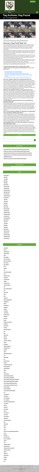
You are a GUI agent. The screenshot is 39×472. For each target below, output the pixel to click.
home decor (6, 325)
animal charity (6, 251)
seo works (6, 414)
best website (6, 264)
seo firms (5, 407)
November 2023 (7, 236)
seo (4, 392)
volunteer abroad (7, 449)
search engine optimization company (11, 381)
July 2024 (5, 221)
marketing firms (7, 348)
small (5, 425)
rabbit (5, 370)
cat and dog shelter (7, 272)
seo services (6, 412)
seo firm (5, 405)
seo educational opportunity (9, 401)
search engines (7, 386)
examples (5, 307)
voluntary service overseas (9, 448)
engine (5, 303)
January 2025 (6, 210)
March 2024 (6, 229)
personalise (6, 357)
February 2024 (6, 230)
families (5, 309)
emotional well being (8, 299)
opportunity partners (8, 353)
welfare (5, 459)
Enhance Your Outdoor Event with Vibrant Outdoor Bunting (15, 158)
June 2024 (6, 223)
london (5, 342)
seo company (6, 399)
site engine (6, 423)
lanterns (5, 336)
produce (5, 362)
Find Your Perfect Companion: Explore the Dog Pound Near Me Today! (15, 40)
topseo (5, 440)
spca (5, 429)
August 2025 (6, 197)
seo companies (7, 398)
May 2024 (5, 225)
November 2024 (7, 214)
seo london (6, 409)
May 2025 (5, 203)
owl (4, 355)
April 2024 (6, 227)
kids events (6, 335)
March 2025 (6, 206)
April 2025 (6, 205)
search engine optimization (9, 377)
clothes (5, 281)
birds (5, 266)
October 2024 (6, 216)
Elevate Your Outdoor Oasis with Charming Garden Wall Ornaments (17, 151)
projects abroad (7, 366)
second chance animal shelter (9, 390)
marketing (6, 344)
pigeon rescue (6, 360)
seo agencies (6, 394)
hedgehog (6, 323)
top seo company (7, 438)
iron (4, 331)
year (4, 461)
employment (6, 301)
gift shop (5, 318)
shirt (5, 422)
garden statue (6, 314)
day (4, 286)
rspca (5, 372)
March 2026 (6, 184)
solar (5, 427)
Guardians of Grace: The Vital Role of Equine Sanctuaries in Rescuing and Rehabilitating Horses (18, 155)
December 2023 (7, 234)
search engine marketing (8, 375)
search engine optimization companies (11, 379)
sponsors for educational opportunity (11, 431)
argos (5, 255)
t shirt (5, 433)
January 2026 (6, 188)
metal (5, 351)
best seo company (7, 260)
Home (4, 17)
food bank (6, 310)
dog (4, 290)
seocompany (6, 416)
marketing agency (7, 346)
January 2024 (6, 232)
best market (6, 257)
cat (4, 270)
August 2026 (6, 175)
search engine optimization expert (10, 383)
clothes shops (6, 283)
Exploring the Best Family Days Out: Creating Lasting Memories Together (18, 153)
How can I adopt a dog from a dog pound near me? (13, 71)
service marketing (7, 420)
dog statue (6, 292)
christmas (6, 277)
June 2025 (6, 201)
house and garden (7, 329)
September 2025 (7, 195)
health (5, 320)
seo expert (6, 403)
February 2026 (6, 186)
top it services (6, 436)
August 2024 (6, 219)
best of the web (7, 259)
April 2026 (6, 182)
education (6, 297)
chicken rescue (7, 275)
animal (5, 249)
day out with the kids (8, 288)
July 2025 (5, 199)
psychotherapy (7, 368)
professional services (8, 364)
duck (5, 296)
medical (5, 349)
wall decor (6, 453)
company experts (7, 285)
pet (4, 359)
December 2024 (7, 212)
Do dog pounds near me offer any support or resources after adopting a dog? (18, 77)
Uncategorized (6, 446)
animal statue (6, 253)
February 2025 (6, 208)
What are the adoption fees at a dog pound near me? (14, 72)
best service (6, 262)
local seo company (7, 340)
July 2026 (5, 177)
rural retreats (6, 373)
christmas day (6, 279)
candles (5, 268)
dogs (5, 294)
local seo (5, 338)
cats (4, 273)
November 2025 (7, 192)
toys (4, 442)
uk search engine (7, 444)
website (5, 457)
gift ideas (5, 316)
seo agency (6, 396)
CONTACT (33, 1)
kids (4, 333)
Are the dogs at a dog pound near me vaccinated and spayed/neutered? (17, 73)
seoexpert (6, 418)
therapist (5, 435)
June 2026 (6, 179)
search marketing (7, 388)
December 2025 (7, 190)
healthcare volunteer (8, 322)
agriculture (6, 247)
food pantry (6, 312)
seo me (5, 410)
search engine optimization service (10, 385)
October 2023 (6, 238)
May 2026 (5, 180)
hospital (5, 327)
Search (4, 137)
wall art (5, 451)
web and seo (6, 455)
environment (6, 305)
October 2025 (6, 193)
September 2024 (7, 217)
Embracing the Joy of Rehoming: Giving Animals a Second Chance (16, 149)
